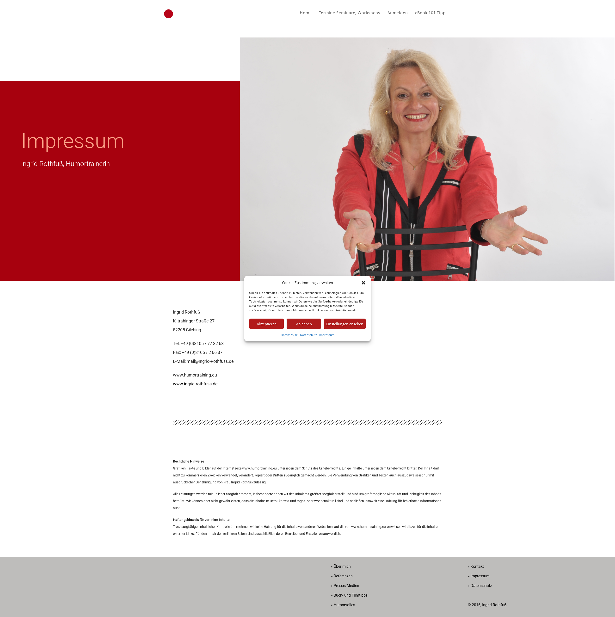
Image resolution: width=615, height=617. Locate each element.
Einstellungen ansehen (344, 323)
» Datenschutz (480, 585)
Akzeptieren (267, 323)
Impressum (326, 335)
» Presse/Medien (345, 585)
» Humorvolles (343, 605)
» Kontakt (476, 566)
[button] (363, 282)
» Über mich (341, 566)
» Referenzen (342, 576)
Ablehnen (304, 323)
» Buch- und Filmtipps (349, 595)
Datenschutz (289, 335)
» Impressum (479, 576)
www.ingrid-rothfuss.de (195, 383)
